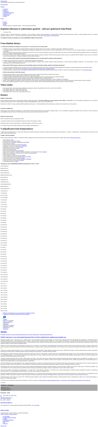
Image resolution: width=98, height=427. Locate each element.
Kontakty (5, 16)
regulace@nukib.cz (88, 69)
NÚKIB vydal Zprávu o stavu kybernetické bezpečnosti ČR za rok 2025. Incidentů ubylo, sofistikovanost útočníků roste (33, 337)
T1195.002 (33, 153)
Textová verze (3, 425)
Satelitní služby (6, 15)
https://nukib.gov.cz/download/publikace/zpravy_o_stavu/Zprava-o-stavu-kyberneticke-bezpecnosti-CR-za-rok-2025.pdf (65, 380)
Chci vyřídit (36, 405)
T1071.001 (24, 145)
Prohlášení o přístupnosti (8, 420)
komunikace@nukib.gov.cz (6, 397)
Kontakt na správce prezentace (9, 417)
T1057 (13, 143)
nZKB (2, 414)
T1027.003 (26, 142)
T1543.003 (28, 156)
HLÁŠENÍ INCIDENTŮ (6, 402)
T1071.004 (20, 147)
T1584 (16, 161)
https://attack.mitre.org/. (76, 137)
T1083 (17, 148)
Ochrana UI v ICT (7, 13)
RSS (4, 422)
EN (1, 18)
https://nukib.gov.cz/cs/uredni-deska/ (51, 35)
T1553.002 (22, 157)
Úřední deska (6, 11)
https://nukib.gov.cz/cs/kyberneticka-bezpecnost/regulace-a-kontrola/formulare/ (37, 68)
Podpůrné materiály (13, 414)
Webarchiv (5, 423)
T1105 (14, 149)
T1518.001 (22, 155)
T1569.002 (21, 160)
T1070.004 (23, 144)
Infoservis (5, 10)
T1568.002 (28, 159)
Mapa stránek (6, 421)
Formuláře (6, 414)
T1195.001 (44, 151)
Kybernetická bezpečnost (8, 12)
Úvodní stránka (4, 1)
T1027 (18, 141)
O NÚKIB (5, 9)
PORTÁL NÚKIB (5, 410)
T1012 (11, 139)
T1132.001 (21, 150)
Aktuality (4, 332)
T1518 (13, 154)
